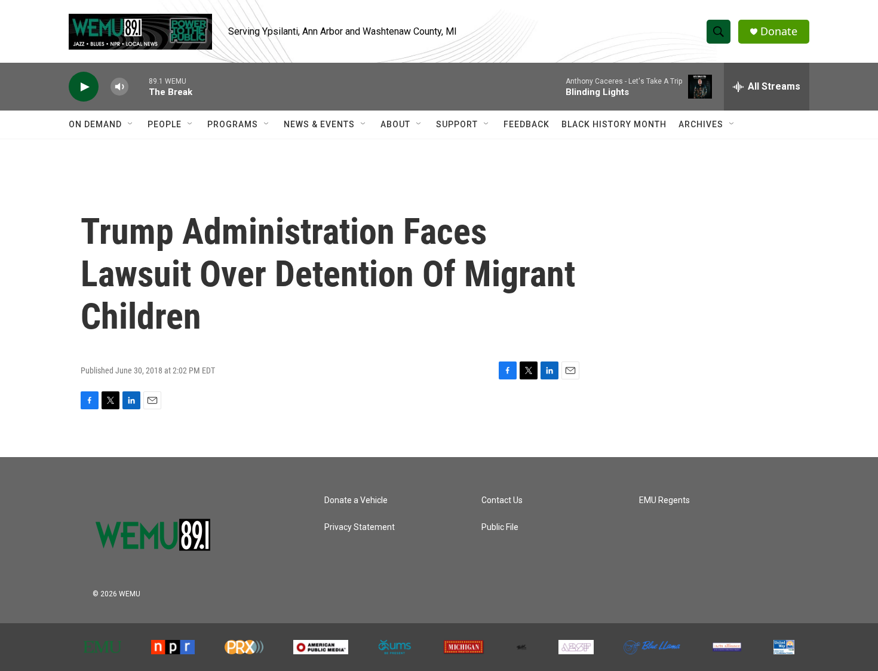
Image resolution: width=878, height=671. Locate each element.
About (395, 124)
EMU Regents (664, 500)
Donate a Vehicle (356, 500)
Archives (701, 124)
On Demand (95, 124)
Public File (499, 527)
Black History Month (614, 124)
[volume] (119, 86)
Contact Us (502, 500)
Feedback (526, 124)
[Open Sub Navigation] (131, 124)
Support (457, 124)
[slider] (138, 86)
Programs (232, 124)
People (165, 124)
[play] (83, 87)
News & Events (319, 124)
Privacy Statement (359, 527)
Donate (778, 31)
